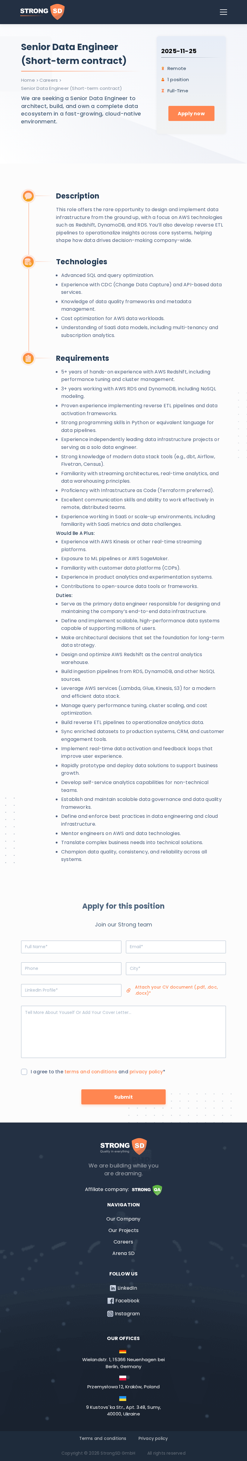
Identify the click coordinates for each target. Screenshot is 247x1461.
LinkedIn (127, 1288)
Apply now (191, 113)
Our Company (123, 1218)
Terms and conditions (103, 1438)
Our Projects (123, 1230)
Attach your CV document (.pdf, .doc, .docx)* (176, 990)
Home (28, 80)
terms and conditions (90, 1072)
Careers (48, 80)
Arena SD (123, 1253)
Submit (123, 1097)
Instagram (127, 1313)
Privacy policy (153, 1438)
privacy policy (146, 1072)
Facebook (127, 1300)
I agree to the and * (98, 1072)
